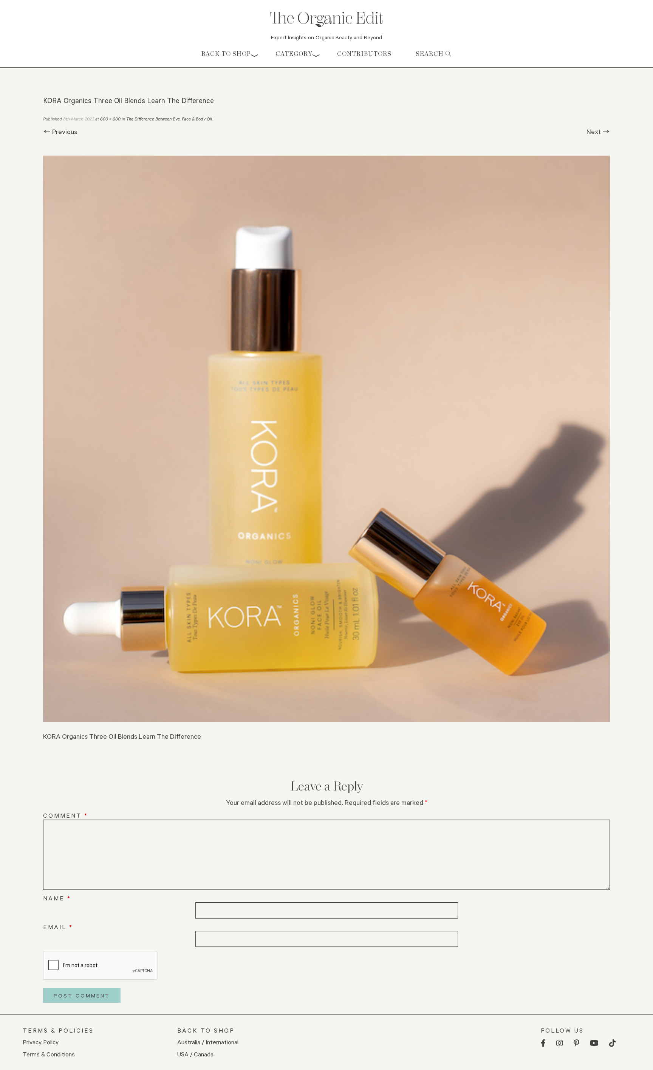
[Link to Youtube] (594, 1043)
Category (294, 53)
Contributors (364, 53)
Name (57, 898)
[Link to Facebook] (543, 1043)
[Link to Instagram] (559, 1043)
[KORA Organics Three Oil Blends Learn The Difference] (326, 439)
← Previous (60, 131)
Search (430, 53)
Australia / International (207, 1042)
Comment (65, 815)
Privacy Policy (41, 1042)
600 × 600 (110, 119)
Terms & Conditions (49, 1054)
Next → (598, 131)
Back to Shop (226, 53)
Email (58, 927)
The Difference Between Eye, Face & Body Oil (169, 119)
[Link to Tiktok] (612, 1043)
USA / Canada (195, 1054)
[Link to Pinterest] (576, 1043)
